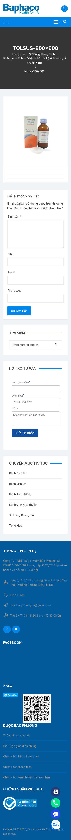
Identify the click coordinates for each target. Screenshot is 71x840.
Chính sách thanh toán (17, 767)
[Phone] (55, 803)
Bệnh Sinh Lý (17, 483)
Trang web (15, 290)
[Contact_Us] (55, 792)
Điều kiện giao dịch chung (20, 746)
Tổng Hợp (15, 525)
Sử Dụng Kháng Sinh (22, 515)
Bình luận (14, 216)
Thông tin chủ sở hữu (16, 735)
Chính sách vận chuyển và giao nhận (26, 777)
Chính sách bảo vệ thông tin (21, 756)
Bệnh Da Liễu (17, 473)
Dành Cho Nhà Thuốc (23, 504)
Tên (10, 254)
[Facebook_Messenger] (55, 814)
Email (11, 272)
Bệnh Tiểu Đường (20, 494)
